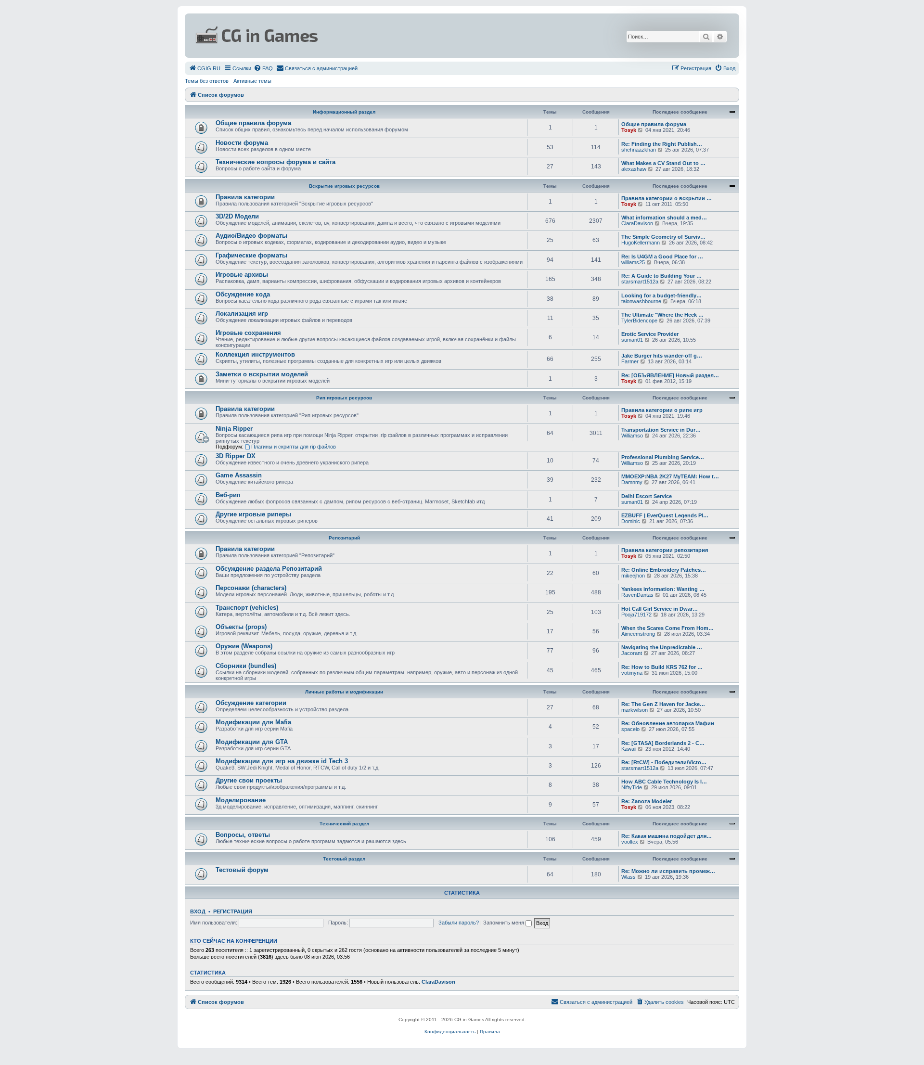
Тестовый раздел (344, 858)
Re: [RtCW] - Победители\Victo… (663, 762)
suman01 (632, 340)
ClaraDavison (637, 223)
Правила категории (245, 197)
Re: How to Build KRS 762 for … (662, 667)
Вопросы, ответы (243, 834)
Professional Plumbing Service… (662, 457)
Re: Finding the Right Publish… (661, 144)
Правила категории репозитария (664, 550)
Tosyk (628, 130)
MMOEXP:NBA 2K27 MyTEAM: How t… (670, 476)
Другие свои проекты (249, 780)
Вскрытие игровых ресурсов (344, 186)
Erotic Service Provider (650, 334)
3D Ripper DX (236, 456)
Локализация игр (242, 313)
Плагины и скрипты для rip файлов (293, 446)
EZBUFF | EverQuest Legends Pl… (664, 515)
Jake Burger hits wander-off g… (661, 356)
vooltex (629, 842)
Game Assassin (239, 475)
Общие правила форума (253, 123)
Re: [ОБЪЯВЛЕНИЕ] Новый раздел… (670, 375)
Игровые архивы (242, 274)
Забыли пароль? (458, 922)
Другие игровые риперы (253, 514)
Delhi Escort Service (646, 496)
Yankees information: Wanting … (663, 589)
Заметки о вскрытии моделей (262, 374)
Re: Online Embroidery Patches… (663, 570)
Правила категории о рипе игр (662, 410)
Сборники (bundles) (246, 665)
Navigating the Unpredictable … (661, 647)
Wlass (628, 877)
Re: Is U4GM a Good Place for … (662, 256)
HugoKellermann (640, 242)
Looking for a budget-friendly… (661, 295)
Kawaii (628, 749)
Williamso (632, 435)
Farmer (630, 361)
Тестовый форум (242, 869)
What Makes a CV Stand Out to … (663, 163)
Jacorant (631, 653)
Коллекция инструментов (255, 354)
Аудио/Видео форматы (251, 235)
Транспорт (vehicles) (247, 607)
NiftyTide (631, 787)
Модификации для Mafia (253, 722)
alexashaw (633, 169)
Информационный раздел (344, 112)
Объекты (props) (241, 626)
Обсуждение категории (251, 702)
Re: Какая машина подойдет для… (666, 836)
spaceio (630, 729)
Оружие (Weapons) (244, 646)
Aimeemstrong (638, 634)
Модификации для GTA (252, 741)
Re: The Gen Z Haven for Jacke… (663, 704)
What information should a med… (664, 217)
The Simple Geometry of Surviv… (663, 237)
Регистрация (232, 911)
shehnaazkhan (638, 150)
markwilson (634, 710)
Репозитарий (344, 537)
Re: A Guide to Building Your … (661, 276)
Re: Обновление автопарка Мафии (667, 723)
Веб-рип (228, 495)
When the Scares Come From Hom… (667, 628)
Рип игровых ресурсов (344, 397)
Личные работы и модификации (344, 691)
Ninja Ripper (234, 428)
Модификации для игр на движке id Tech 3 (282, 761)
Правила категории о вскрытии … (666, 198)
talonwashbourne (641, 301)
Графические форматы (251, 255)
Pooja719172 (636, 614)
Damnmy (631, 482)
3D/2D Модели (237, 216)
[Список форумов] (368, 35)
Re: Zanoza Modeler (646, 801)
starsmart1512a (639, 281)
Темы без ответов (207, 81)
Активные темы (252, 81)
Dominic (630, 521)
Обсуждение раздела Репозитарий (269, 568)
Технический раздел (344, 823)
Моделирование (241, 800)
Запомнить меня (504, 922)
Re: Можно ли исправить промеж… (668, 871)
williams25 (633, 262)
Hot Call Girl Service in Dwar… (659, 609)
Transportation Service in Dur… (661, 430)
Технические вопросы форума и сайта (275, 162)
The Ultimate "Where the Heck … (662, 315)
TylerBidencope (639, 320)
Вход (197, 911)
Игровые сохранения (248, 332)
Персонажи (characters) (251, 587)
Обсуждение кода (243, 294)
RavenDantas (637, 595)
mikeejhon (633, 575)
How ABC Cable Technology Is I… (664, 781)
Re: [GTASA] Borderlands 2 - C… (663, 743)
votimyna (631, 673)
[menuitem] (204, 68)
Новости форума (242, 142)
